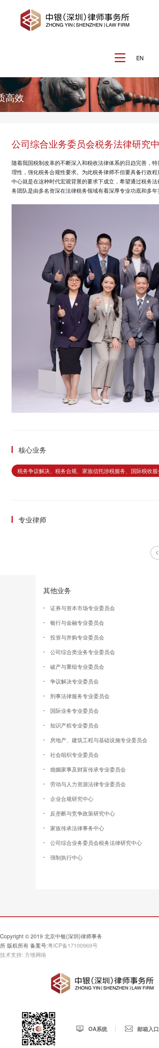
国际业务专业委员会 (74, 710)
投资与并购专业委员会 (77, 637)
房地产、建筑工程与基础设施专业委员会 (98, 740)
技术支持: (11, 954)
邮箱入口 (147, 1029)
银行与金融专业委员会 (77, 622)
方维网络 (35, 954)
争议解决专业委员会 (74, 681)
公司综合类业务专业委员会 (82, 652)
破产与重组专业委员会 (77, 666)
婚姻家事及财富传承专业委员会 (88, 769)
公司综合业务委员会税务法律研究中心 (96, 842)
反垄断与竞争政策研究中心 (82, 813)
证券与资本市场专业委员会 (82, 608)
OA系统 (97, 1029)
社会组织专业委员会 (74, 754)
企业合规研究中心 (71, 798)
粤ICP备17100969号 (73, 945)
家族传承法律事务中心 (77, 828)
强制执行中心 (66, 857)
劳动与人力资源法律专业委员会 (88, 784)
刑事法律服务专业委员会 (80, 696)
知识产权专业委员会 (74, 725)
